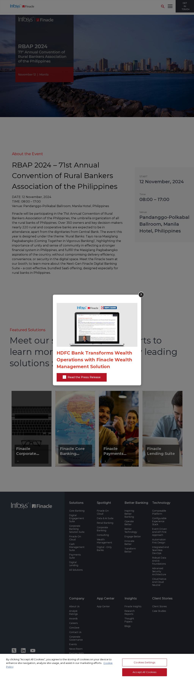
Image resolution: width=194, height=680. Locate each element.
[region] (97, 667)
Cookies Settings (144, 662)
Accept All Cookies (144, 672)
